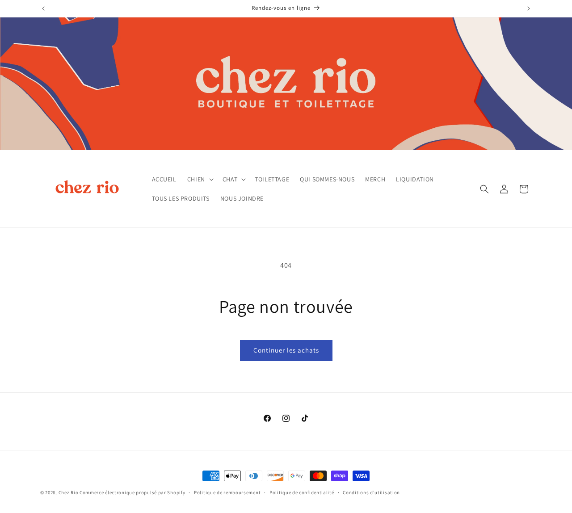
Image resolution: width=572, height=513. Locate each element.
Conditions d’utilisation (371, 492)
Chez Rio (69, 492)
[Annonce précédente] (43, 8)
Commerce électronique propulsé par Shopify (132, 492)
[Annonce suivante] (528, 8)
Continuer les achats (286, 350)
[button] (199, 179)
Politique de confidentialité (301, 492)
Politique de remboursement (227, 492)
